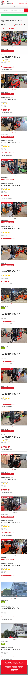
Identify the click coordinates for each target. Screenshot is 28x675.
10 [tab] (13, 302)
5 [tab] (6, 302)
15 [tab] (20, 302)
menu (14, 7)
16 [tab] (21, 302)
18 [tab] (24, 302)
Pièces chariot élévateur (18, 674)
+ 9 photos (14, 639)
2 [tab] (2, 302)
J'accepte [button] (15, 667)
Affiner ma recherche (14, 15)
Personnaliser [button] (14, 670)
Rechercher (27, 10)
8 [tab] (18, 637)
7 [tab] (9, 302)
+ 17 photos (14, 598)
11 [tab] (15, 302)
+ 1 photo (14, 46)
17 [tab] (23, 302)
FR (26, 1)
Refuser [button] (20, 667)
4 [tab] (5, 302)
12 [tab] (16, 302)
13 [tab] (17, 302)
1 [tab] (13, 45)
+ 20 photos (14, 303)
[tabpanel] (14, 38)
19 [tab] (26, 302)
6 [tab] (15, 637)
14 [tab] (19, 302)
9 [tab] (19, 637)
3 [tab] (15, 510)
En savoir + (8, 667)
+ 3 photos (14, 512)
